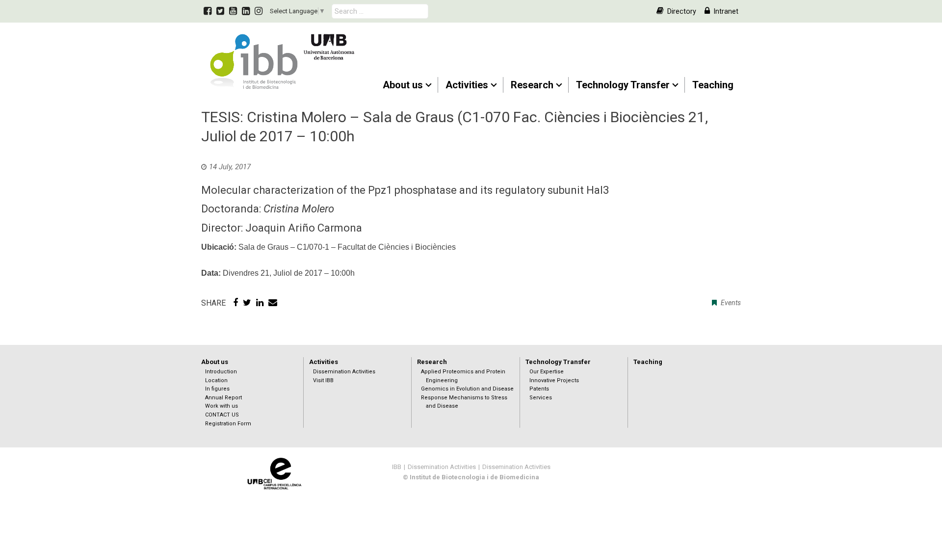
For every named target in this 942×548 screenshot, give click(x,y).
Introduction (221, 371)
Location (216, 380)
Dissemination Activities (344, 371)
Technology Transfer (623, 85)
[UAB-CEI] (274, 473)
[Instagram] (258, 11)
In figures (217, 389)
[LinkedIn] (246, 11)
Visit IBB (323, 380)
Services (540, 397)
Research (532, 85)
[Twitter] (220, 11)
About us (403, 85)
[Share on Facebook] (235, 303)
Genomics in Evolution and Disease (467, 389)
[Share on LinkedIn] (260, 303)
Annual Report (223, 397)
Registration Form (228, 423)
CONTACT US (222, 415)
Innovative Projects (554, 380)
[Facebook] (207, 11)
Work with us (221, 406)
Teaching (712, 85)
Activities (466, 85)
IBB (396, 466)
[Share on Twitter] (247, 303)
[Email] (273, 303)
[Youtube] (233, 11)
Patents (539, 389)
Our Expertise (546, 371)
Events (731, 303)
